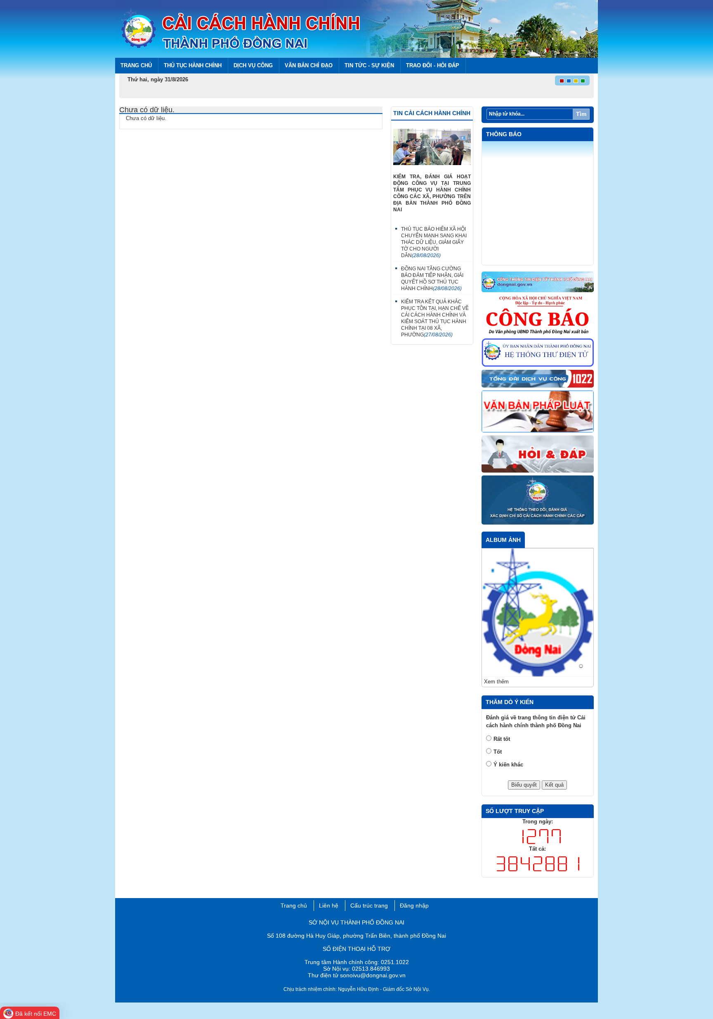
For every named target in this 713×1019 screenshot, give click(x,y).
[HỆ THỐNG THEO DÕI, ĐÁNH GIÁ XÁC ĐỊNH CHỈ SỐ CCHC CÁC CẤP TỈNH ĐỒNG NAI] (538, 500)
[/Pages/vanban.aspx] (538, 411)
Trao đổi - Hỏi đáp (432, 65)
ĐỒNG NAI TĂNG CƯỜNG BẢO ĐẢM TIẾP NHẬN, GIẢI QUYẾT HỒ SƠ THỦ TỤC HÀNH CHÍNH (432, 278)
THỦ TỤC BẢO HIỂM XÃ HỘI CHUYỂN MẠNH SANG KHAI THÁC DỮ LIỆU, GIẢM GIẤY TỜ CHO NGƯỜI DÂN (434, 242)
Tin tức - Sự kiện (369, 65)
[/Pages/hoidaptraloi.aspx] (538, 454)
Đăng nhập (414, 905)
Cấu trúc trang (369, 905)
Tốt (497, 752)
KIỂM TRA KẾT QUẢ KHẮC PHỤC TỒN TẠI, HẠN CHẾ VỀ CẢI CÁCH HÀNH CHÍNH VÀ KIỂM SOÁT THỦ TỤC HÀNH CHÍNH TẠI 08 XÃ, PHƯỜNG (435, 318)
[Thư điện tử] (538, 353)
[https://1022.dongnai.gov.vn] (538, 379)
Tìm (581, 114)
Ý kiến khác (508, 764)
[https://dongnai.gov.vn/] (538, 282)
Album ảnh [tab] (503, 540)
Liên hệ (328, 905)
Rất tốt (501, 739)
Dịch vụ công (253, 65)
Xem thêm (496, 682)
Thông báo (504, 134)
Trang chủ (136, 65)
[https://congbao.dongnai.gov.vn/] (538, 315)
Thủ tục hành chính (193, 65)
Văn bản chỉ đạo (309, 65)
